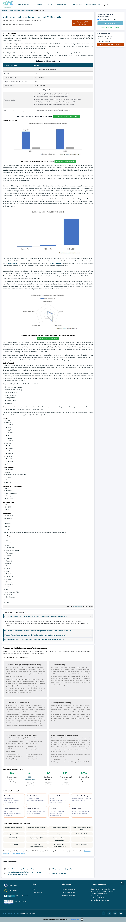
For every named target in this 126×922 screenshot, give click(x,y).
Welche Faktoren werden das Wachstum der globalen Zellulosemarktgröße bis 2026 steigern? (35, 616)
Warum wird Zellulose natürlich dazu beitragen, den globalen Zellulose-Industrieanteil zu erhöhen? (38, 631)
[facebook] (115, 913)
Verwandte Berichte (104, 42)
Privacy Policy (74, 919)
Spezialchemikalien (27, 10)
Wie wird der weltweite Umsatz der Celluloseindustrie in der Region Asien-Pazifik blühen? (34, 639)
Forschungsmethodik (104, 39)
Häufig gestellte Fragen (105, 36)
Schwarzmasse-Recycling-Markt (62, 869)
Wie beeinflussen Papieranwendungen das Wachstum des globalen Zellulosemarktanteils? (35, 635)
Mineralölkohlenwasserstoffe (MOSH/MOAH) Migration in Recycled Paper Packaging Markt (25, 873)
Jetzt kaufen (111, 23)
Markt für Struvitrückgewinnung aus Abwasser (22, 869)
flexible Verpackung (55, 263)
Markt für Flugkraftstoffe (59, 873)
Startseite (4, 10)
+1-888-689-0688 (102, 893)
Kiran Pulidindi (77, 606)
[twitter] (109, 913)
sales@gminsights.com (102, 900)
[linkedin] (103, 913)
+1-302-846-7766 (99, 896)
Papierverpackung (11, 263)
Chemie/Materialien (14, 10)
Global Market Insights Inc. (11, 913)
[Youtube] (121, 913)
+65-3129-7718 (99, 898)
